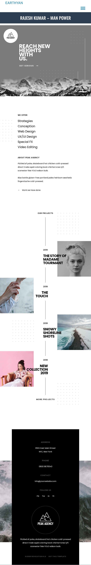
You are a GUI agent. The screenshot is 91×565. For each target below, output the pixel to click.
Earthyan (14, 3)
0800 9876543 (45, 466)
